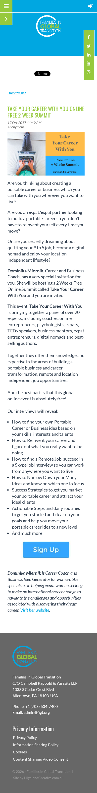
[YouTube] (89, 65)
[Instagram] (89, 73)
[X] (89, 47)
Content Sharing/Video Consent (40, 759)
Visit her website (34, 610)
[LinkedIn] (89, 56)
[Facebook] (89, 38)
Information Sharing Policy (35, 744)
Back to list (16, 92)
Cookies (20, 751)
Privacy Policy (25, 737)
